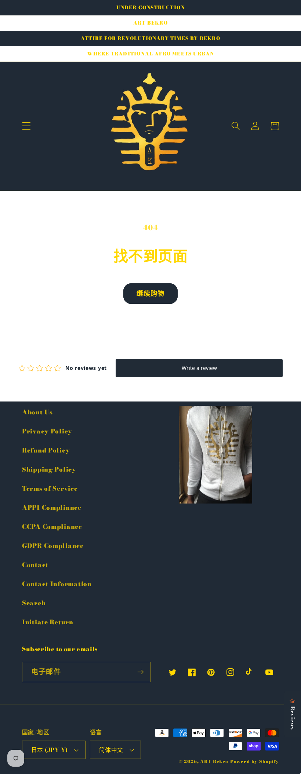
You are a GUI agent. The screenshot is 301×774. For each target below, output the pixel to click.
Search (34, 603)
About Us (37, 412)
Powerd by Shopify (254, 761)
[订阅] (140, 672)
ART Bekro (214, 761)
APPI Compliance (51, 507)
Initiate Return (47, 622)
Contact (35, 565)
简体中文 (111, 749)
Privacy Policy (47, 431)
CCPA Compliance (52, 526)
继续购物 (151, 293)
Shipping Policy (49, 469)
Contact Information (57, 584)
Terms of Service (50, 488)
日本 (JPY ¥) (49, 749)
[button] (26, 126)
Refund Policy (46, 450)
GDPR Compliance (53, 545)
